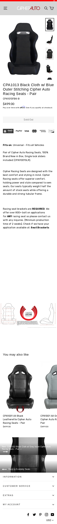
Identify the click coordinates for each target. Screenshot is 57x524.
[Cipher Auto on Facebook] (28, 514)
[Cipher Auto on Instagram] (46, 514)
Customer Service (17, 486)
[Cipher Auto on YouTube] (52, 514)
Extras (8, 495)
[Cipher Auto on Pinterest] (40, 514)
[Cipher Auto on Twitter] (34, 514)
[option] (23, 49)
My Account (12, 504)
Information (12, 477)
